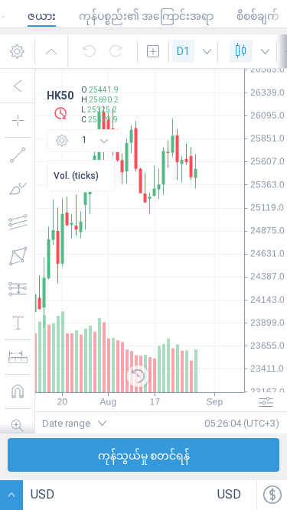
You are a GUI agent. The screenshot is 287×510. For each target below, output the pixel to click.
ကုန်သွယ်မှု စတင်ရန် (144, 456)
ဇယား (42, 16)
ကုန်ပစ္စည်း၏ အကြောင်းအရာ (146, 16)
